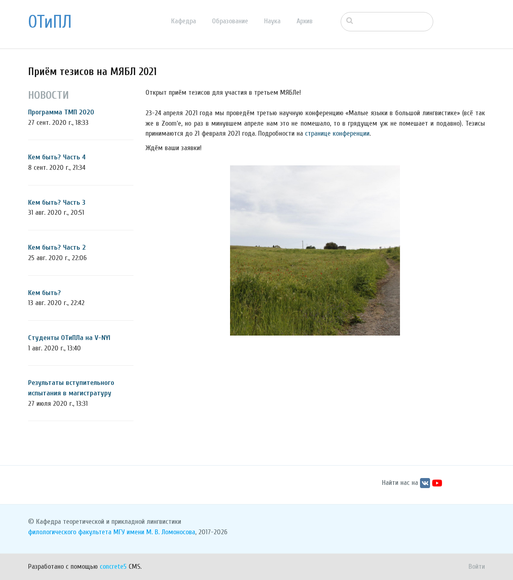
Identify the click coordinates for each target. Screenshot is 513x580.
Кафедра (183, 21)
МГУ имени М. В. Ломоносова (154, 532)
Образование (230, 21)
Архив (305, 21)
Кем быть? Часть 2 (57, 247)
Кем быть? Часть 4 (57, 157)
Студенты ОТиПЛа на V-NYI (69, 338)
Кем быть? (44, 293)
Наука (272, 21)
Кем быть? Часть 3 (56, 202)
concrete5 (113, 566)
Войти (477, 566)
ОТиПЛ (50, 22)
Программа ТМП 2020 (61, 112)
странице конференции (337, 133)
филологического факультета (69, 532)
